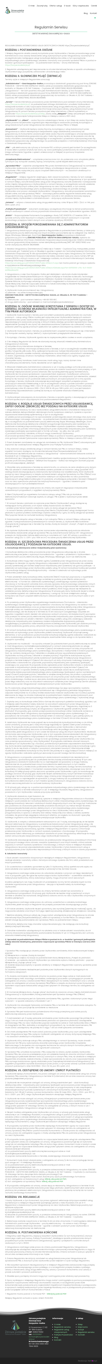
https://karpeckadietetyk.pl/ (17, 65)
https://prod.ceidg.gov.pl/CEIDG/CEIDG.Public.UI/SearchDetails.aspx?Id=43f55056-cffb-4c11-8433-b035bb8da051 (49, 268)
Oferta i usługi (56, 5)
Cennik (94, 5)
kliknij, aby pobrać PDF (55, 1179)
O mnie (31, 5)
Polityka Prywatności (63, 1335)
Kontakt (93, 13)
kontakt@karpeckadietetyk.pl (39, 1337)
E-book (67, 5)
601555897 (37, 1334)
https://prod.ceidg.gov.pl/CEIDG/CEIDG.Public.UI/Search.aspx (32, 263)
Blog (86, 13)
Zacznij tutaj (42, 5)
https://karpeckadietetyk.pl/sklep (30, 113)
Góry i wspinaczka (81, 5)
